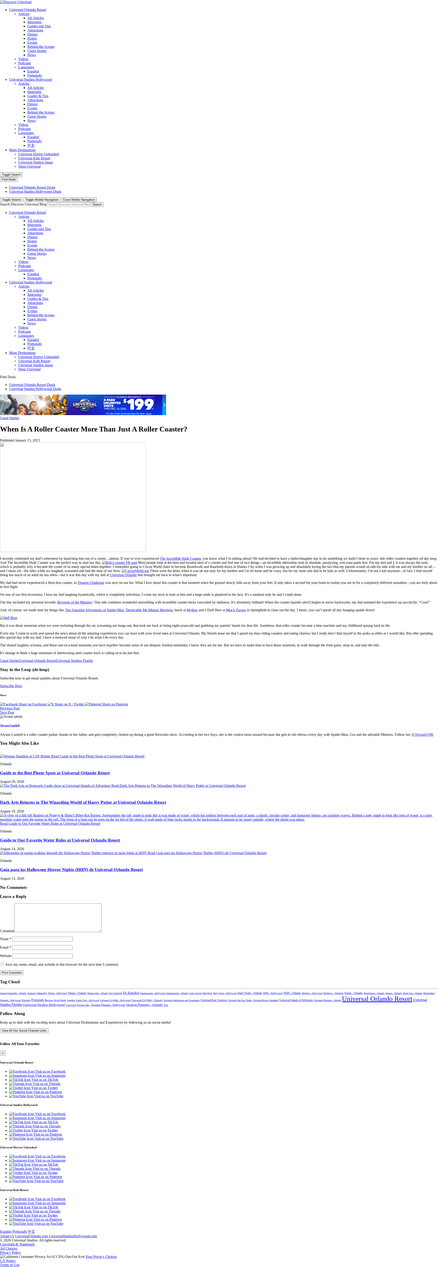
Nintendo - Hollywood (10, 1000)
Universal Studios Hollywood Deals (35, 191)
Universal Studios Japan (35, 162)
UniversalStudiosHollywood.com (73, 1236)
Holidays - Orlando (333, 993)
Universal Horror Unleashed (38, 154)
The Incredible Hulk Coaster (180, 558)
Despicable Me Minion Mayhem (149, 610)
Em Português (115, 993)
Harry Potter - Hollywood (225, 993)
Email (5, 947)
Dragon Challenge (91, 583)
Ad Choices (8, 1248)
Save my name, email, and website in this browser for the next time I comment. (62, 964)
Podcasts (24, 63)
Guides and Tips (39, 26)
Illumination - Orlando (374, 993)
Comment (7, 931)
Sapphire (71, 1000)
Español (33, 71)
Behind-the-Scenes (41, 47)
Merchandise (429, 993)
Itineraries (34, 22)
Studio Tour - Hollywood (87, 1000)
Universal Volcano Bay (78, 1005)
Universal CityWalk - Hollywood (115, 1000)
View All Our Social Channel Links (24, 1030)
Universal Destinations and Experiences (182, 1000)
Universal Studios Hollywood (30, 79)
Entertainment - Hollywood (152, 993)
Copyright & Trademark (17, 1244)
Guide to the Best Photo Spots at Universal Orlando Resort (55, 772)
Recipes (49, 1000)
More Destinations (22, 150)
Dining (32, 34)
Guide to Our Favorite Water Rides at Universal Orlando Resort (60, 840)
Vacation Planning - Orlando (144, 1005)
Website (5, 956)
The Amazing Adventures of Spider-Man (94, 610)
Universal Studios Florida (74, 661)
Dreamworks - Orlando (97, 993)
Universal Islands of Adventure (296, 1000)
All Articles (35, 18)
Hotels (32, 38)
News (31, 55)
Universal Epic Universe (214, 1000)
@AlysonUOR (422, 734)
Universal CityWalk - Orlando (147, 1000)
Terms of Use (9, 1265)
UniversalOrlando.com (31, 1236)
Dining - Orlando (77, 993)
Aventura (31, 993)
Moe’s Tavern (236, 610)
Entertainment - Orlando (177, 993)
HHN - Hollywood (273, 993)
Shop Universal (29, 166)
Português (34, 75)
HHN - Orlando (292, 993)
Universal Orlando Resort (27, 10)
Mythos (192, 610)
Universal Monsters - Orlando (327, 1000)
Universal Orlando (123, 575)
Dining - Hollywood (57, 993)
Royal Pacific (60, 1000)
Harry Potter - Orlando (249, 993)
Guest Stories (37, 51)
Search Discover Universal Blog (23, 204)
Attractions (35, 30)
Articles (23, 14)
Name (5, 939)
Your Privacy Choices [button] (101, 1257)
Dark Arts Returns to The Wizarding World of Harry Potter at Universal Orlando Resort (83, 802)
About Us (7, 1236)
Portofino (26, 1000)
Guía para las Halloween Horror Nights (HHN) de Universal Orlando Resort (71, 869)
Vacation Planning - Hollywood (108, 1005)
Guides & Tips (37, 96)
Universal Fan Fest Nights (240, 1000)
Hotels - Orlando (353, 993)
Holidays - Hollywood (312, 993)
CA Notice (8, 1261)
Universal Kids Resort (34, 158)
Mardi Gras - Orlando (412, 993)
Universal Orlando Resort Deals (32, 187)
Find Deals (9, 179)
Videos (23, 59)
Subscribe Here (11, 686)
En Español (131, 993)
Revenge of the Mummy (74, 602)
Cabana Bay (41, 993)
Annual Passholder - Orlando (13, 993)
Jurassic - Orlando (393, 993)
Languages (26, 67)
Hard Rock (207, 993)
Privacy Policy (10, 1252)
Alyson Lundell (10, 725)
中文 (31, 145)
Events (32, 42)
